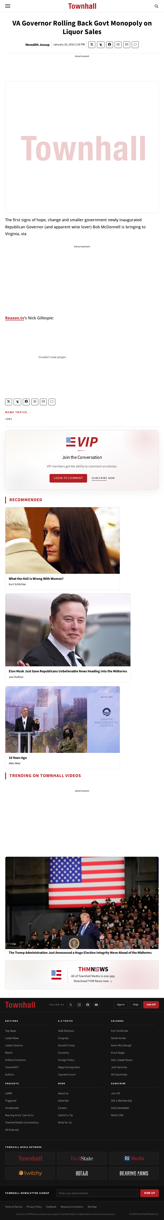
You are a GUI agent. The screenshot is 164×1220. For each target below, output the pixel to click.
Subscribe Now (103, 478)
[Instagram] (79, 1004)
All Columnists (119, 1074)
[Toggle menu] (7, 6)
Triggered (10, 1101)
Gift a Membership (121, 1101)
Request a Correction (72, 1207)
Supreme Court (67, 1074)
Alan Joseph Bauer (122, 1060)
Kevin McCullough (121, 1045)
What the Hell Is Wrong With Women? (36, 578)
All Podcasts (12, 1130)
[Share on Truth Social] (100, 44)
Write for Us (65, 1122)
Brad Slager (118, 1053)
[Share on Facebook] (109, 44)
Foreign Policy (66, 1060)
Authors (9, 1074)
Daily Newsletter (120, 1108)
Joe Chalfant (16, 677)
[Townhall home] (20, 1005)
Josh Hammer (119, 1067)
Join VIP (151, 1004)
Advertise (63, 1101)
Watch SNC (117, 1115)
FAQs (135, 1004)
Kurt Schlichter (17, 584)
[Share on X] (91, 44)
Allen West (14, 763)
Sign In (121, 1004)
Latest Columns (14, 1045)
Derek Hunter (118, 1038)
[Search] (156, 5)
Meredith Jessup (37, 44)
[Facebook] (87, 1004)
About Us (63, 1093)
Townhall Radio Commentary (22, 1122)
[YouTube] (96, 1004)
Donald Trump (66, 1045)
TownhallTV (12, 1067)
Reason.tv (14, 317)
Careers (62, 1108)
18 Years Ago (18, 757)
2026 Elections (66, 1031)
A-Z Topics (65, 1021)
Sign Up (149, 1193)
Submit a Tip (65, 1115)
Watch (8, 1053)
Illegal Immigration (69, 1067)
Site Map (92, 1207)
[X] (70, 1004)
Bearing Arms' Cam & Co (19, 1115)
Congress (63, 1038)
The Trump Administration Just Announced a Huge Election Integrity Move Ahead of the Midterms (80, 953)
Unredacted (12, 1108)
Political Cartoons (15, 1060)
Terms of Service (13, 1207)
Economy (63, 1053)
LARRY (8, 1093)
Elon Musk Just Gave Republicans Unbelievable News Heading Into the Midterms (68, 671)
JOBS (8, 419)
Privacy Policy (34, 1207)
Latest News (12, 1038)
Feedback (51, 1207)
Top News (10, 1031)
